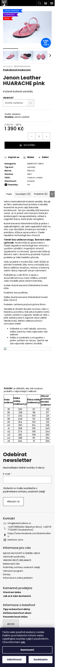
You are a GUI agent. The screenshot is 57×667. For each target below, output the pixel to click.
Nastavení (27, 650)
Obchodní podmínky (14, 556)
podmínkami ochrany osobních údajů (24, 491)
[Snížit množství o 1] (31, 136)
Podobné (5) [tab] (41, 194)
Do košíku (29, 145)
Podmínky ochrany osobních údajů (21, 567)
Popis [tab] (9, 194)
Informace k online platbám (18, 577)
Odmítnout (14, 659)
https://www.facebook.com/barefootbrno (29, 535)
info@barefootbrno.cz (19, 523)
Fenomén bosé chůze (15, 617)
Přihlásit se (13, 501)
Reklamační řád (11, 563)
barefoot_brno (15, 539)
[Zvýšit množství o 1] (46, 136)
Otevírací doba (12, 592)
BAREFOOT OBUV (35, 163)
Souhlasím (41, 659)
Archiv (11, 624)
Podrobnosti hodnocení (17, 70)
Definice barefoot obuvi (17, 613)
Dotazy (6, 574)
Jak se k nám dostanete (17, 596)
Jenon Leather (21, 116)
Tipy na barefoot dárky (16, 609)
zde (23, 642)
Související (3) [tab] (23, 194)
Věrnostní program (13, 570)
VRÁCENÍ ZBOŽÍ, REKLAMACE (17, 560)
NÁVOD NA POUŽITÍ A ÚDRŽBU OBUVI (21, 553)
